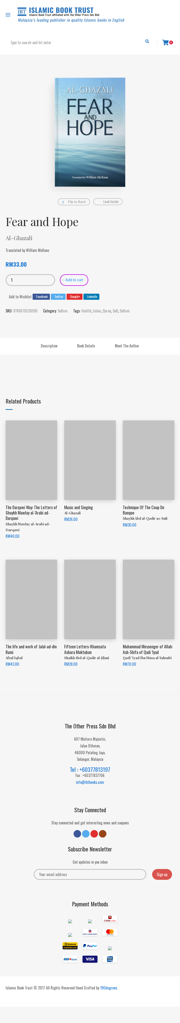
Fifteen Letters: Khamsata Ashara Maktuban (85, 649)
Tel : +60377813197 (90, 769)
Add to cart (74, 280)
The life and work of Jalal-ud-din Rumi (31, 649)
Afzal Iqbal (14, 658)
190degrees (108, 988)
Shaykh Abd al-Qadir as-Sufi (145, 518)
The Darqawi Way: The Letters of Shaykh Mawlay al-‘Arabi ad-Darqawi (31, 512)
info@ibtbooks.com (90, 782)
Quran (107, 311)
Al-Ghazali (19, 238)
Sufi (115, 311)
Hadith (86, 311)
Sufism (63, 311)
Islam (97, 311)
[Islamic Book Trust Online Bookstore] (71, 15)
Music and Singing (78, 507)
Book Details (86, 346)
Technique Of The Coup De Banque (143, 510)
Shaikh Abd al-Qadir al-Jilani (86, 658)
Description (49, 346)
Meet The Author (127, 346)
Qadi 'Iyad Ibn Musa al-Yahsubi (147, 658)
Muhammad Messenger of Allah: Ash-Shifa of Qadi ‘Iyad (147, 649)
